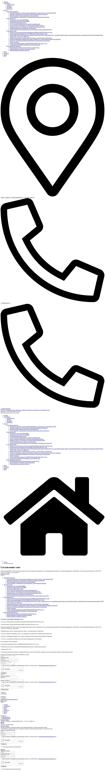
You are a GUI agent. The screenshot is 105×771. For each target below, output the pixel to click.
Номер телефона (5, 680)
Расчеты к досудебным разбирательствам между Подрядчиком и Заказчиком (30, 40)
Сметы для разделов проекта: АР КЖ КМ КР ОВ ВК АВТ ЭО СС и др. (28, 43)
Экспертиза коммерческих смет (18, 22)
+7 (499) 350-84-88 (5, 408)
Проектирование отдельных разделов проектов (22, 49)
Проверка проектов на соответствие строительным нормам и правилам (28, 14)
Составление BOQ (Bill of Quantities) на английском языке (25, 45)
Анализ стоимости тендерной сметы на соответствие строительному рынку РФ (31, 29)
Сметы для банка (14, 42)
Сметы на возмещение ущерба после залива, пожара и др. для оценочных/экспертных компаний (35, 39)
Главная (6, 2)
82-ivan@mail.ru (5, 719)
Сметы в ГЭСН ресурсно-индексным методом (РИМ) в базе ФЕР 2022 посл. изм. (31, 32)
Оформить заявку (5, 573)
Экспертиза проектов (12, 11)
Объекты (9, 6)
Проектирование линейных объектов (19, 50)
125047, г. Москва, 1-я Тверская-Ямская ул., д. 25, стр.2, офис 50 (17, 197)
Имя (2, 659)
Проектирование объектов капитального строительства (24, 47)
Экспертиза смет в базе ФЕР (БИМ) (19, 20)
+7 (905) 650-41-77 (5, 303)
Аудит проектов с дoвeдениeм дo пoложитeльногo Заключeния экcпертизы (29, 17)
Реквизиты (9, 8)
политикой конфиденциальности (47, 665)
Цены (5, 51)
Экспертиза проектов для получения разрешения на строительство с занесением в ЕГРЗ (33, 13)
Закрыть (3, 749)
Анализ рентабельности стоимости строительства (23, 28)
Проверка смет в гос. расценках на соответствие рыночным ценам (27, 26)
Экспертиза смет (11, 18)
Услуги (5, 10)
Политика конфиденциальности (9, 699)
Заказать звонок (5, 726)
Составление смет (11, 31)
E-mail (2, 660)
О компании (7, 3)
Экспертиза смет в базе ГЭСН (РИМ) (19, 21)
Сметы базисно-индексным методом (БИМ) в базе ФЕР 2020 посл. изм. (28, 33)
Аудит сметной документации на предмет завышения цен (25, 24)
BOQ (5, 56)
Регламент (9, 7)
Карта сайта (4, 700)
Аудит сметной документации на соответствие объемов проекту (27, 25)
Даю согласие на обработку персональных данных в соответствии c (20, 665)
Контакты (6, 53)
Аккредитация (10, 4)
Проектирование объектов (14, 46)
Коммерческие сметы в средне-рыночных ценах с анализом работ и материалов (31, 38)
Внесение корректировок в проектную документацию (24, 15)
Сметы (5, 54)
